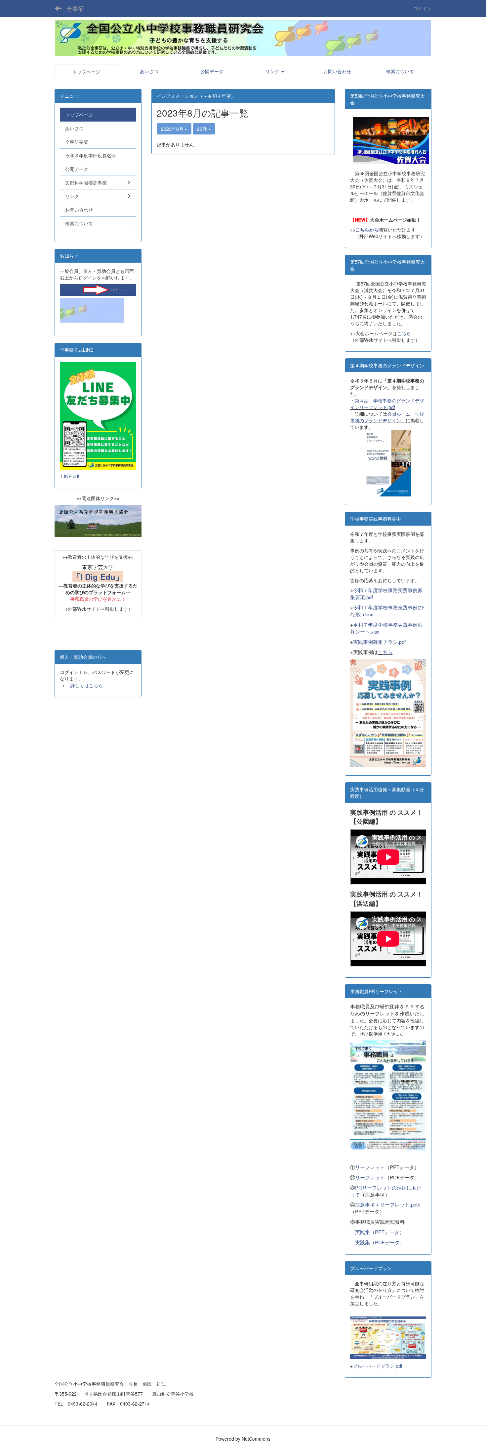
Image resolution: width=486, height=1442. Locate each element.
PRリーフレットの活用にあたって (386, 1191)
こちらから (367, 229)
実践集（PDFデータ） (380, 1242)
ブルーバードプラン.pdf (377, 1366)
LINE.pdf (70, 476)
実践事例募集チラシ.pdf (379, 641)
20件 (202, 129)
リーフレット (370, 1166)
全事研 (75, 8)
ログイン (422, 8)
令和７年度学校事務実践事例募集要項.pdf (386, 593)
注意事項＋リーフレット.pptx (387, 1204)
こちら (404, 333)
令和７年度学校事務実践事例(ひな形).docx (387, 611)
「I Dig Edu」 (97, 576)
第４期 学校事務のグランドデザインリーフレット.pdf (387, 403)
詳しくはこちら (86, 685)
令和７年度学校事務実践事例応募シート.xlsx (386, 628)
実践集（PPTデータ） (379, 1231)
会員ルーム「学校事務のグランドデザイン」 (387, 417)
